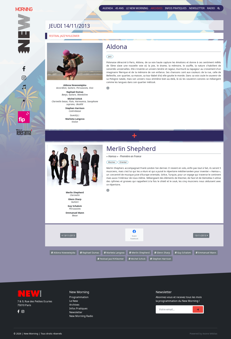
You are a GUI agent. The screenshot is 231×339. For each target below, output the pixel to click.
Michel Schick (137, 258)
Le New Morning (137, 8)
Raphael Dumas (90, 252)
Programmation (78, 297)
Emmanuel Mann (207, 252)
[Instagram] (22, 311)
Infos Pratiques (78, 308)
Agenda (108, 8)
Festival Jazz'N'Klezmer (111, 258)
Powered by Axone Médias (203, 333)
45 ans (119, 8)
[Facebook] (18, 311)
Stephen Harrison (161, 258)
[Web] (107, 87)
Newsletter (197, 8)
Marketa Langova (115, 252)
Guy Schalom (184, 252)
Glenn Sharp (163, 252)
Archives (156, 8)
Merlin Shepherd (140, 252)
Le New (73, 301)
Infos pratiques (176, 8)
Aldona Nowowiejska (64, 252)
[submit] (198, 309)
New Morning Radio (81, 316)
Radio (211, 8)
